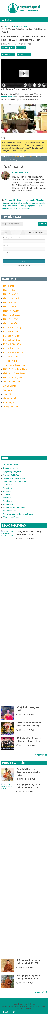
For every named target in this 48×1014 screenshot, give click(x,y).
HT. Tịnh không (10, 361)
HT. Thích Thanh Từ (12, 356)
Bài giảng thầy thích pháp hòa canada (20, 200)
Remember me (10, 253)
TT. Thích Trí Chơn (11, 331)
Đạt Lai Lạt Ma (9, 386)
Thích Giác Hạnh (10, 306)
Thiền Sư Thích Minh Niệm (15, 369)
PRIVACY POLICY (40, 1006)
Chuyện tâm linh (10, 406)
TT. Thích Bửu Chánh (12, 340)
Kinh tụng (7, 390)
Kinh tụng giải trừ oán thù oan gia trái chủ (18, 514)
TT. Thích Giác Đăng (12, 344)
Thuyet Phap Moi (18, 1004)
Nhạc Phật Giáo (10, 402)
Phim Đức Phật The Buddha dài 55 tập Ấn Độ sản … (28, 772)
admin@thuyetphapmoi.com (17, 1006)
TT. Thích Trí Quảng (12, 327)
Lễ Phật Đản (7, 485)
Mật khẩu (6, 246)
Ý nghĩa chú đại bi (10, 468)
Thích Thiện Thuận (11, 298)
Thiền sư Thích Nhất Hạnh (15, 373)
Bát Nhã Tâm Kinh (9, 511)
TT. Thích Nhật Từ (11, 336)
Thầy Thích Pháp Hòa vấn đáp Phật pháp (18, 206)
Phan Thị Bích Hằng (12, 381)
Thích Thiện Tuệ (10, 319)
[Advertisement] (24, 429)
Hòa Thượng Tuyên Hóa (14, 365)
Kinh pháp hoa (8, 504)
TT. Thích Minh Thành (13, 352)
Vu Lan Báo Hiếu (10, 464)
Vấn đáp (23, 55)
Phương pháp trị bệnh (11, 475)
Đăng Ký (28, 157)
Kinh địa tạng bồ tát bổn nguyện (14, 507)
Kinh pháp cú (7, 501)
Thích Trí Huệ (9, 290)
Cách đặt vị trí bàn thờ (11, 517)
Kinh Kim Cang (8, 498)
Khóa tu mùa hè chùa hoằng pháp (15, 481)
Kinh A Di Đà (7, 488)
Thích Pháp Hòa (20, 26)
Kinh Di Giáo (7, 491)
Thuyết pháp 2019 (9, 1012)
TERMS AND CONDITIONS (24, 1008)
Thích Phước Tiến (11, 294)
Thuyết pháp (21, 48)
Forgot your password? (37, 232)
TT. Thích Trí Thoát (11, 348)
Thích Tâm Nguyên (11, 315)
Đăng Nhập (14, 157)
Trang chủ (8, 26)
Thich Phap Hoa (9, 44)
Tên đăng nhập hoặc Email (11, 238)
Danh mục (9, 20)
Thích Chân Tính (10, 323)
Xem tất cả (41, 755)
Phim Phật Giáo (10, 398)
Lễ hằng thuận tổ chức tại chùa (14, 478)
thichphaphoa (21, 172)
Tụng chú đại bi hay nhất (12, 472)
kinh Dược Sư (8, 494)
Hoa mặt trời (8, 394)
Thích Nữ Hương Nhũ (12, 377)
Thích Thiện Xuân (11, 311)
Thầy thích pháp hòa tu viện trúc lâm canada (27, 203)
